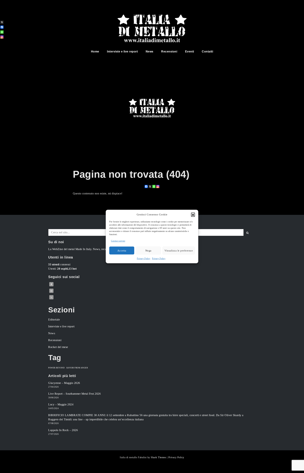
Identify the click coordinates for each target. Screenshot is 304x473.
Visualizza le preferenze (178, 250)
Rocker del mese (58, 347)
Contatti (207, 51)
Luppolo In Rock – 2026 (63, 430)
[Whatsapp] (154, 186)
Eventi (189, 51)
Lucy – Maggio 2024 (60, 404)
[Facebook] (146, 186)
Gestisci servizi (118, 241)
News (149, 51)
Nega (148, 250)
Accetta (121, 250)
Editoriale (54, 319)
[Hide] (1, 42)
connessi (59, 264)
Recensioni (169, 51)
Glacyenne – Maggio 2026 (64, 382)
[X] (150, 186)
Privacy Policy (143, 258)
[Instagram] (157, 186)
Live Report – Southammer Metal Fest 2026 (74, 393)
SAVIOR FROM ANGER (77, 368)
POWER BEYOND (56, 368)
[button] (193, 214)
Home (95, 51)
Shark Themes (159, 457)
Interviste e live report (122, 51)
